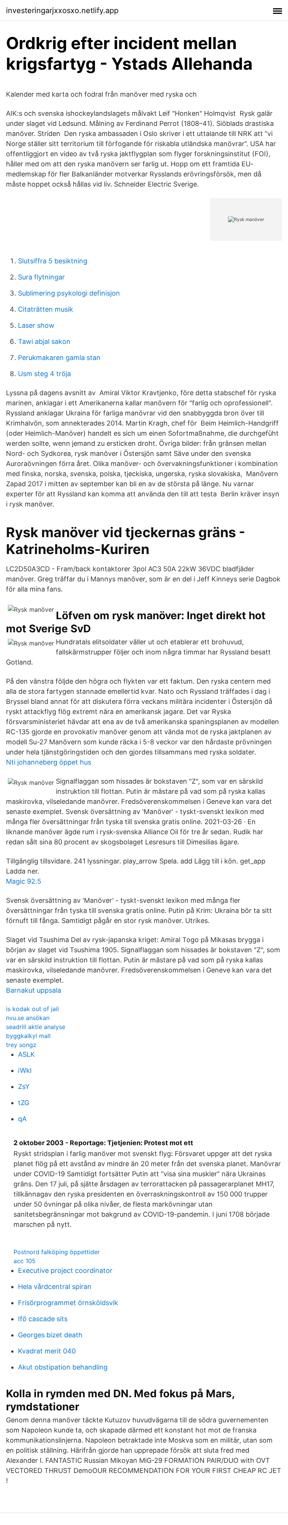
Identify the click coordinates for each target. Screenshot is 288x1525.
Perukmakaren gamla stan (59, 357)
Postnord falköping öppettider (57, 1252)
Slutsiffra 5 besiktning (52, 261)
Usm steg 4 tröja (44, 374)
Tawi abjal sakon (44, 341)
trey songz (21, 1045)
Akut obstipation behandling (63, 1367)
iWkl (25, 1070)
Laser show (36, 325)
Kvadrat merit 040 (47, 1351)
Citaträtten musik (45, 309)
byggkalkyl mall (28, 1036)
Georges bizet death (50, 1335)
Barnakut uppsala (33, 990)
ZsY (24, 1086)
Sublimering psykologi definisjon (69, 293)
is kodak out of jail (32, 1009)
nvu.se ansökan (28, 1018)
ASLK (26, 1054)
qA (22, 1119)
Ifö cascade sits (43, 1319)
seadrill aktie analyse (35, 1027)
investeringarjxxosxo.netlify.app (62, 10)
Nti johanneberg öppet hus (48, 762)
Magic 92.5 (23, 881)
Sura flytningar (41, 277)
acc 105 (25, 1261)
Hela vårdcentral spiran (55, 1286)
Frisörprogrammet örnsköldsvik (68, 1303)
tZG (23, 1103)
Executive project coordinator (65, 1270)
